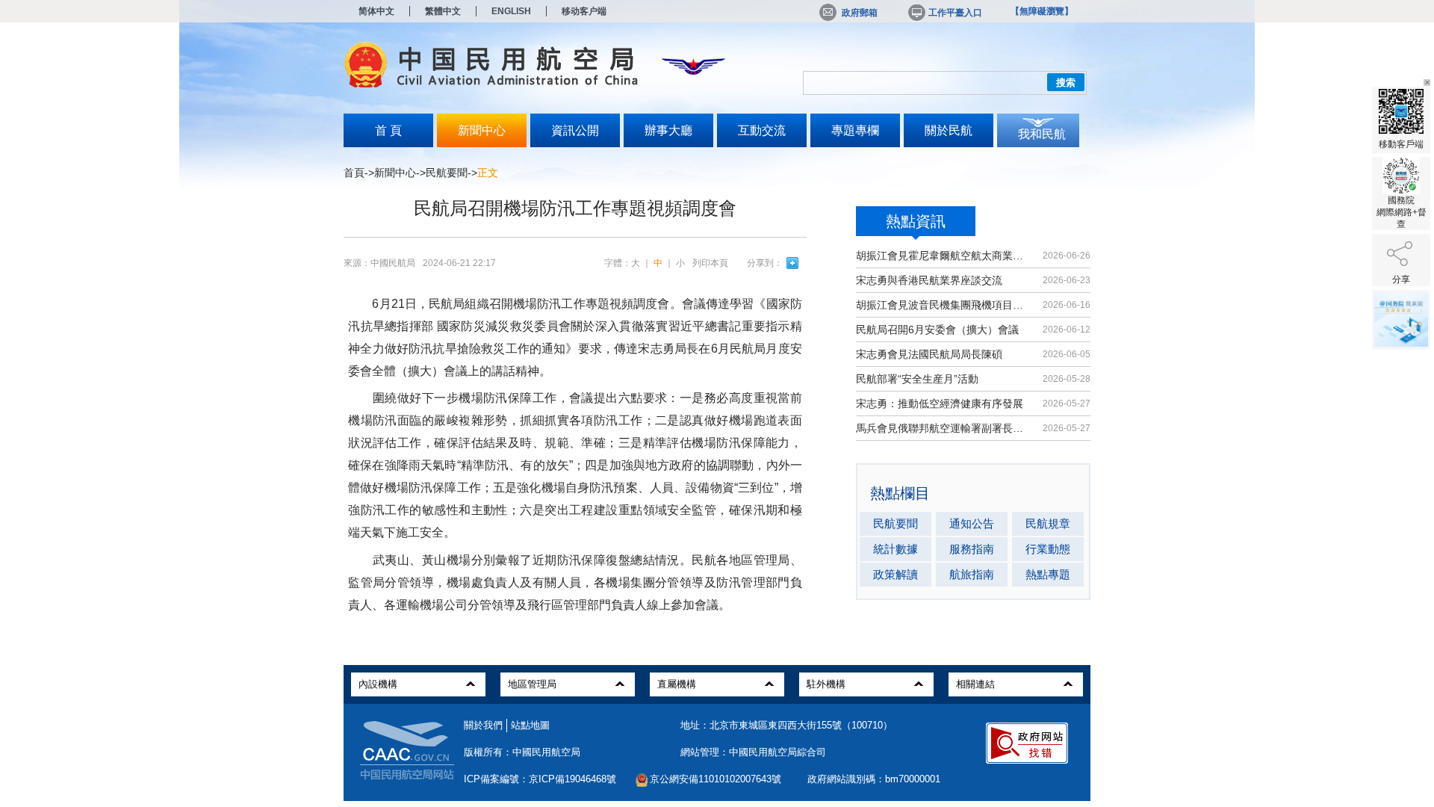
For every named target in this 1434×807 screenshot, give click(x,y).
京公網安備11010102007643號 (715, 779)
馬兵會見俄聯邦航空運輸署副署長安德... (943, 428)
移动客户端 (584, 11)
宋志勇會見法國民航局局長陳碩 (929, 354)
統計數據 (895, 548)
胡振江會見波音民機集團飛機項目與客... (943, 305)
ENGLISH (511, 11)
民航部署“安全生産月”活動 (917, 379)
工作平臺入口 (955, 12)
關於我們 (483, 725)
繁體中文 (443, 11)
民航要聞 (447, 173)
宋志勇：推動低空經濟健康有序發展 (939, 403)
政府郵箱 (860, 12)
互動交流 (762, 130)
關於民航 (948, 130)
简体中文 (376, 11)
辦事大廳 (668, 130)
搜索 (1066, 82)
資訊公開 (575, 130)
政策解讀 (895, 574)
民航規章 (1047, 523)
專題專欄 (855, 130)
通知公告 (971, 523)
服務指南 (971, 548)
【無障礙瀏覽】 (1042, 11)
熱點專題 (1047, 574)
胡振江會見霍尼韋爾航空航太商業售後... (943, 256)
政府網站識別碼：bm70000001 (873, 779)
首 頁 (388, 130)
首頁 (354, 173)
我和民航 (1042, 134)
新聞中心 (482, 130)
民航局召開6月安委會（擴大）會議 (937, 330)
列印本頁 (710, 263)
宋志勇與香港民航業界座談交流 (929, 280)
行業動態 (1047, 548)
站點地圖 (530, 725)
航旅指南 (971, 574)
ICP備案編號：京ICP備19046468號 (540, 779)
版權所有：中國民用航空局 (522, 752)
